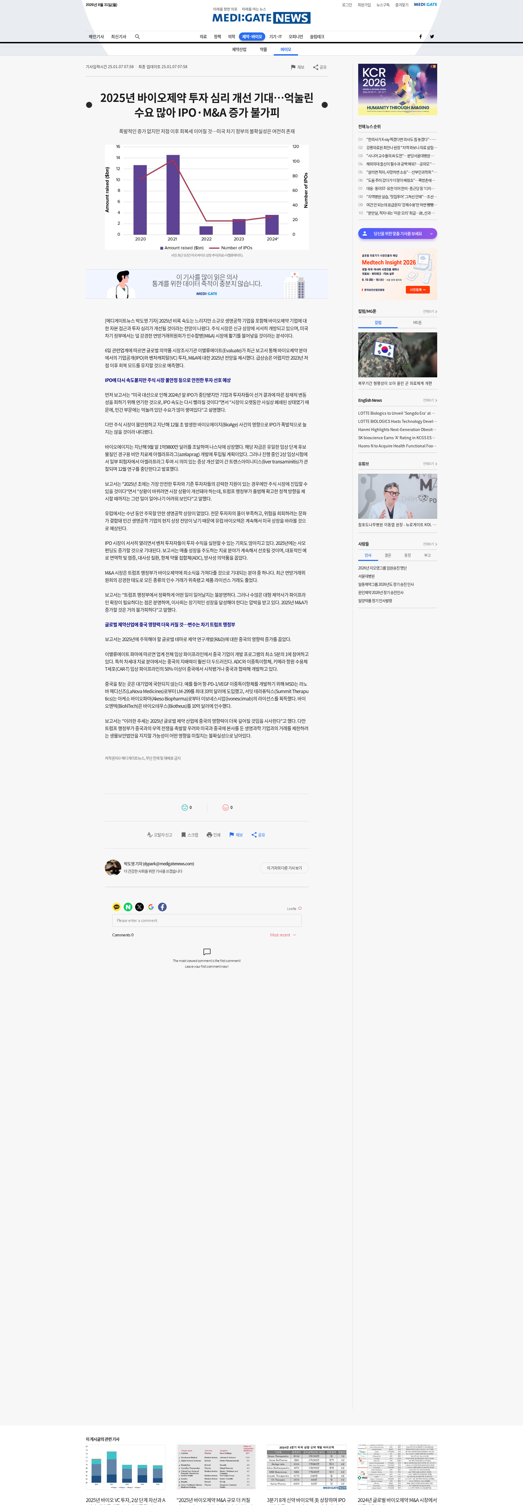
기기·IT (275, 37)
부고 (427, 555)
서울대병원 (366, 576)
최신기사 (118, 37)
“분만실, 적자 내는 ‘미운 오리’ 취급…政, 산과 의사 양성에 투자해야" (401, 213)
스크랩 (192, 835)
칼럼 (378, 322)
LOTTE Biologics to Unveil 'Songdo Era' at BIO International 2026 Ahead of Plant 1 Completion (397, 413)
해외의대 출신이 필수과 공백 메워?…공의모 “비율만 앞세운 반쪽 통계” (401, 163)
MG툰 (417, 322)
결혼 (388, 555)
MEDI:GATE (425, 4)
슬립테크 (317, 37)
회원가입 (364, 5)
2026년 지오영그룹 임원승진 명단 (382, 568)
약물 (263, 49)
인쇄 (216, 835)
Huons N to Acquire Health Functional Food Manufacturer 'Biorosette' (397, 445)
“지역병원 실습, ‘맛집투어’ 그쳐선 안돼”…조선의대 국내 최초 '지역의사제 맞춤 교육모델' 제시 (401, 196)
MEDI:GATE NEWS (261, 15)
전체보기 (428, 311)
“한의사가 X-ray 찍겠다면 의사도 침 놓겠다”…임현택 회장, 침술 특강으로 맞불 (401, 139)
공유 (323, 67)
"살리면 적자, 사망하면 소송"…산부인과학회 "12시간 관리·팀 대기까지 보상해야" (401, 172)
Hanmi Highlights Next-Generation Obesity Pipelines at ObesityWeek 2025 (397, 429)
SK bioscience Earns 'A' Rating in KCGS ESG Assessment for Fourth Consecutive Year (397, 437)
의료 (203, 37)
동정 (407, 555)
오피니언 (296, 37)
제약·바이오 (252, 37)
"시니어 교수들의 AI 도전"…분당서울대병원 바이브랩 (401, 155)
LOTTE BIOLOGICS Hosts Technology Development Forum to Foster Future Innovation (397, 421)
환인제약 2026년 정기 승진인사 (380, 592)
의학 (231, 37)
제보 (300, 67)
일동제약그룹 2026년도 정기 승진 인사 (386, 584)
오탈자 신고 (163, 835)
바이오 (286, 49)
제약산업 (239, 49)
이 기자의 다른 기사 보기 (284, 867)
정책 (217, 37)
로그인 (347, 5)
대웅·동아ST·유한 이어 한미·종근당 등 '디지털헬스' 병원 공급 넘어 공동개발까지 (401, 188)
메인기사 (96, 37)
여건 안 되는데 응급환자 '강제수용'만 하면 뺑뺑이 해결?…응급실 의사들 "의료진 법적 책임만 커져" (401, 204)
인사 (368, 555)
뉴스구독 (383, 5)
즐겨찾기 (401, 5)
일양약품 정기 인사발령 (375, 600)
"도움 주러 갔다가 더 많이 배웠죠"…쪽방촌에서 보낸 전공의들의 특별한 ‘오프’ (401, 180)
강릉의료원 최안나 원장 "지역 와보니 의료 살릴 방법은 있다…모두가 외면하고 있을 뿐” (401, 147)
